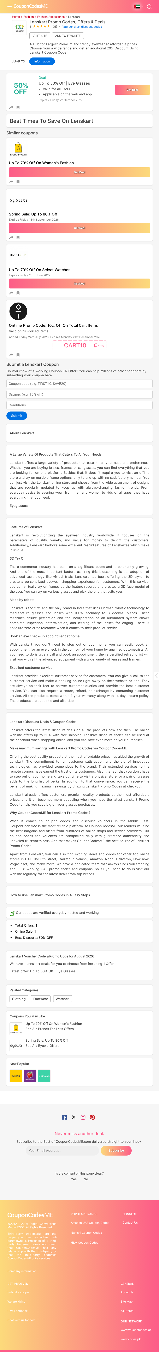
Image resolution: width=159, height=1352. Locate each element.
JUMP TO (18, 61)
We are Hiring (16, 1301)
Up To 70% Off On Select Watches (39, 270)
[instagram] (83, 1117)
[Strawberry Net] (30, 1076)
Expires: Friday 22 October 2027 (61, 100)
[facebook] (64, 1117)
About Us (127, 1292)
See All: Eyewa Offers (42, 1045)
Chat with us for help (21, 1320)
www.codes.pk (131, 1339)
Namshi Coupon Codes (86, 1232)
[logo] (31, 6)
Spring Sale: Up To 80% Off (33, 214)
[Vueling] (16, 1076)
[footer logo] (32, 1215)
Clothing (19, 999)
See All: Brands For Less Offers (49, 1029)
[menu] (10, 6)
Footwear (40, 999)
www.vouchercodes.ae (136, 1330)
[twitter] (74, 1117)
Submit (16, 416)
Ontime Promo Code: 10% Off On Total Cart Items (53, 325)
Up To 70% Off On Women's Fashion (41, 163)
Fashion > (29, 16)
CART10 (75, 345)
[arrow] (156, 675)
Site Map (127, 1301)
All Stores (127, 1311)
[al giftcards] (44, 1076)
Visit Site (40, 35)
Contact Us (130, 1222)
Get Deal (132, 89)
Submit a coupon (18, 1292)
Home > (17, 16)
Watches (63, 999)
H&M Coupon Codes (84, 1242)
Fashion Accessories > (52, 16)
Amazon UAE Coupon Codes (90, 1222)
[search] (149, 6)
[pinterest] (92, 1117)
